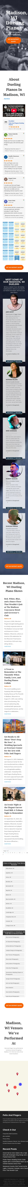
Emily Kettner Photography (13, 963)
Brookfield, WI (9, 908)
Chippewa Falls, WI (11, 916)
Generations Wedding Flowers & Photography (14, 973)
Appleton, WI (9, 873)
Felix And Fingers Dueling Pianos (16, 123)
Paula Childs (11, 200)
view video (18, 361)
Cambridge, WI (10, 912)
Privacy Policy (6, 1138)
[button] (18, 1094)
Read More (7, 99)
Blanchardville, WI (10, 899)
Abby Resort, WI (10, 868)
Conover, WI (9, 921)
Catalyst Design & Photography (14, 950)
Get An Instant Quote (13, 40)
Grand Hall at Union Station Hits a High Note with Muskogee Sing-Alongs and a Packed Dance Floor (15, 1155)
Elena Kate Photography (12, 959)
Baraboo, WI (9, 881)
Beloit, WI (8, 895)
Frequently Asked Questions (10, 1133)
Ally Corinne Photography (12, 937)
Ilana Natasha (9, 987)
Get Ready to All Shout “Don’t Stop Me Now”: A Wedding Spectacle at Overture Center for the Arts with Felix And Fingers (13, 745)
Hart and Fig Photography (12, 983)
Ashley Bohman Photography (13, 946)
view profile (10, 361)
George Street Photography (13, 979)
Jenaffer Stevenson (13, 156)
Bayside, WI (9, 890)
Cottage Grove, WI (10, 925)
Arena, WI (8, 877)
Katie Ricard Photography (12, 996)
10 (19, 852)
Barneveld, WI (9, 886)
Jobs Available (6, 1136)
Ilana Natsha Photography (12, 992)
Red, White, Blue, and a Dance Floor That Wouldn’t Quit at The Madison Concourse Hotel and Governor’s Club (13, 607)
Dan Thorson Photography (13, 955)
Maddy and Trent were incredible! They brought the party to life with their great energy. (14, 142)
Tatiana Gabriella (13, 134)
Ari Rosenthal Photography (13, 941)
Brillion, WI (9, 903)
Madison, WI (7, 618)
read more (7, 646)
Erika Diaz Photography (12, 968)
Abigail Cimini (12, 178)
